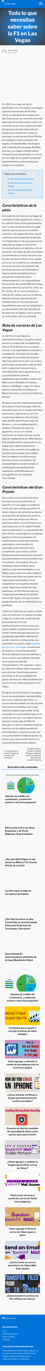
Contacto (6, 1339)
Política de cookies (9, 1334)
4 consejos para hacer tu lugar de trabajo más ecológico (11, 754)
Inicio (4, 1331)
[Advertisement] (22, 77)
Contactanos (24, 1359)
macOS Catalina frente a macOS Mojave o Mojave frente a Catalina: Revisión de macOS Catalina (33, 754)
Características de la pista (22, 179)
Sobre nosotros (8, 1337)
